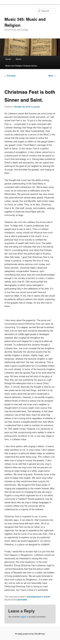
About (18, 59)
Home (8, 59)
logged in (24, 616)
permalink (22, 599)
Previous (10, 75)
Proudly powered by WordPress (30, 633)
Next (52, 75)
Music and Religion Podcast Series (21, 65)
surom (37, 106)
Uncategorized (34, 596)
